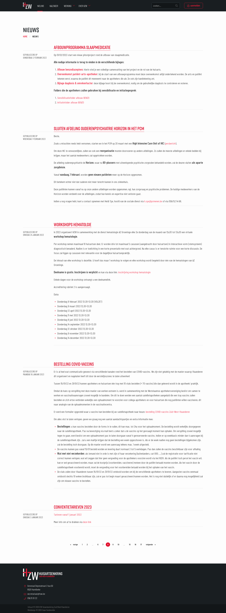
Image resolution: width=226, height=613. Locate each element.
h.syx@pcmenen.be (153, 201)
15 (130, 544)
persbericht (170, 143)
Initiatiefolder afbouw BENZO (70, 102)
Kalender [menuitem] (54, 5)
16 (135, 544)
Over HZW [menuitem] (83, 5)
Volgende (151, 544)
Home (25, 36)
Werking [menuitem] (67, 5)
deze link (87, 522)
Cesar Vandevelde (48, 610)
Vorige (76, 544)
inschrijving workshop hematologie (134, 272)
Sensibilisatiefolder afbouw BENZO (73, 97)
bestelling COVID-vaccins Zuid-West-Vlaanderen (168, 411)
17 (141, 544)
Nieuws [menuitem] (40, 5)
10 (118, 544)
